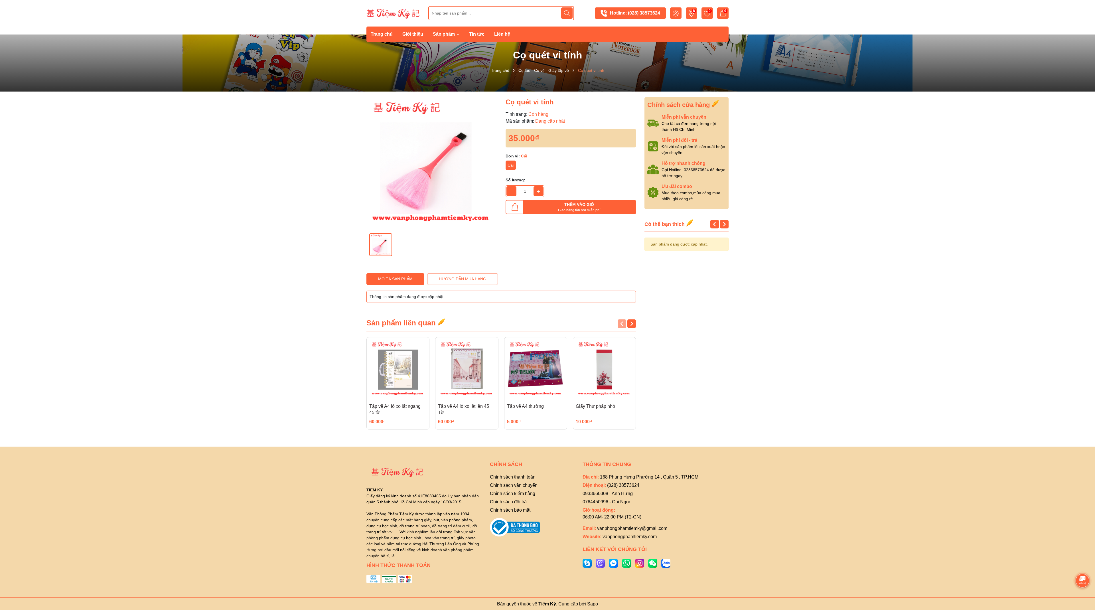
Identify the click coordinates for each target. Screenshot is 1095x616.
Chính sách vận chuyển (514, 485)
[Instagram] (639, 563)
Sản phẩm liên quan (402, 323)
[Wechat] (652, 563)
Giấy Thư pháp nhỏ (595, 406)
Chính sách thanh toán (513, 477)
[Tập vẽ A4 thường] (535, 368)
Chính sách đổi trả (508, 501)
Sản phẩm (444, 34)
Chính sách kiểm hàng (512, 493)
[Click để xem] (431, 162)
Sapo (592, 603)
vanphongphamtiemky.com (630, 536)
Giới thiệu (412, 34)
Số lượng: (515, 180)
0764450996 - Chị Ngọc (607, 501)
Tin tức (476, 34)
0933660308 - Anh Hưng (608, 493)
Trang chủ (382, 34)
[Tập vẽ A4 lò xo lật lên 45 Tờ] (466, 368)
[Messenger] (613, 563)
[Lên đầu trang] (1082, 564)
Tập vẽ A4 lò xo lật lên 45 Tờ (463, 409)
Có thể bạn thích (665, 224)
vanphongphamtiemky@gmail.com (632, 528)
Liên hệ (502, 34)
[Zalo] (665, 563)
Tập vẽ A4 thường (525, 406)
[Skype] (587, 563)
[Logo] (393, 13)
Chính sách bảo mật (510, 510)
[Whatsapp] (626, 563)
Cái (511, 165)
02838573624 (696, 169)
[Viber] (600, 563)
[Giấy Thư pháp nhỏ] (604, 368)
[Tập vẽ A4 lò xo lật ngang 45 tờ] (398, 368)
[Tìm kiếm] (567, 13)
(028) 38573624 (644, 13)
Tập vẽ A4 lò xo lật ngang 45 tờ (395, 409)
